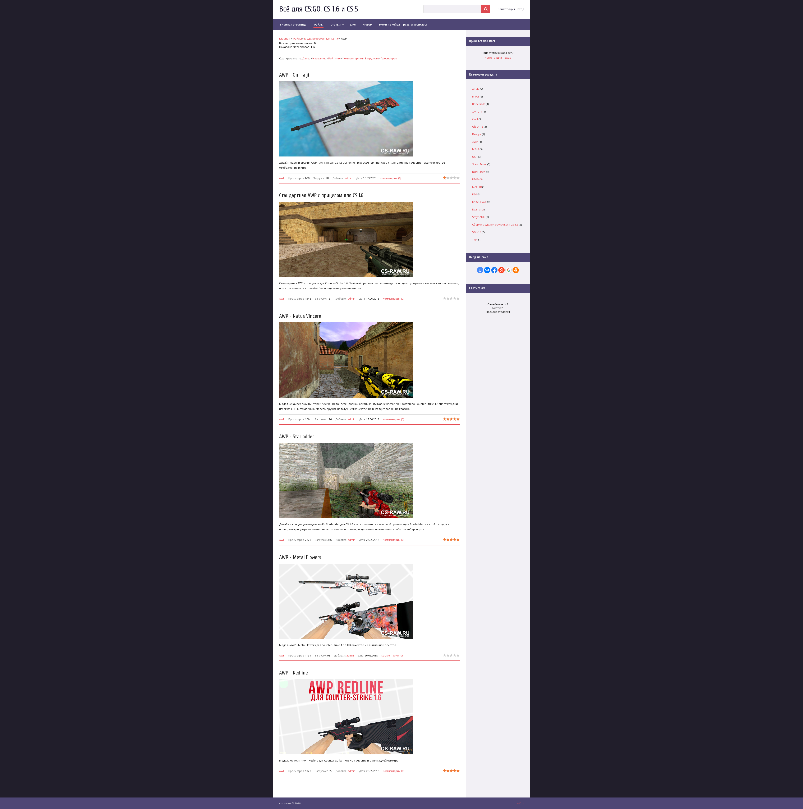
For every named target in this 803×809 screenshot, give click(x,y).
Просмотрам (389, 58)
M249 (475, 149)
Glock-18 (477, 126)
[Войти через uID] (480, 270)
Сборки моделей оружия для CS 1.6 (495, 224)
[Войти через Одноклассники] (516, 270)
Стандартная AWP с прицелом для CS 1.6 (321, 195)
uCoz (520, 803)
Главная (284, 38)
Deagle (476, 134)
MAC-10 (477, 187)
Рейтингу (334, 58)
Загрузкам (372, 58)
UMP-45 (477, 179)
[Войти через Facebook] (494, 270)
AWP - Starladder (296, 437)
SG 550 (476, 232)
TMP (475, 239)
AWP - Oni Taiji (294, 75)
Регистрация (506, 9)
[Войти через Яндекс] (501, 270)
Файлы (297, 38)
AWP (282, 177)
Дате (305, 58)
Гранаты (478, 209)
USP (474, 157)
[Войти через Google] (508, 270)
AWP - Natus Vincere (300, 316)
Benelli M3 (478, 104)
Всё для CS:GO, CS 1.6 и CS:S (318, 9)
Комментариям (353, 58)
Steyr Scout (479, 164)
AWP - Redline (293, 673)
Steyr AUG (478, 217)
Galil (475, 119)
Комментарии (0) (390, 177)
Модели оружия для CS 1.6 (321, 38)
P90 (474, 194)
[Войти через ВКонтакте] (487, 270)
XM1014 (477, 111)
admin (348, 178)
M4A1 (475, 96)
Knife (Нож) (479, 202)
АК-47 (475, 89)
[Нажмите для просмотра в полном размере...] (348, 156)
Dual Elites (478, 172)
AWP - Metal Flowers (300, 557)
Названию (319, 58)
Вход (521, 9)
